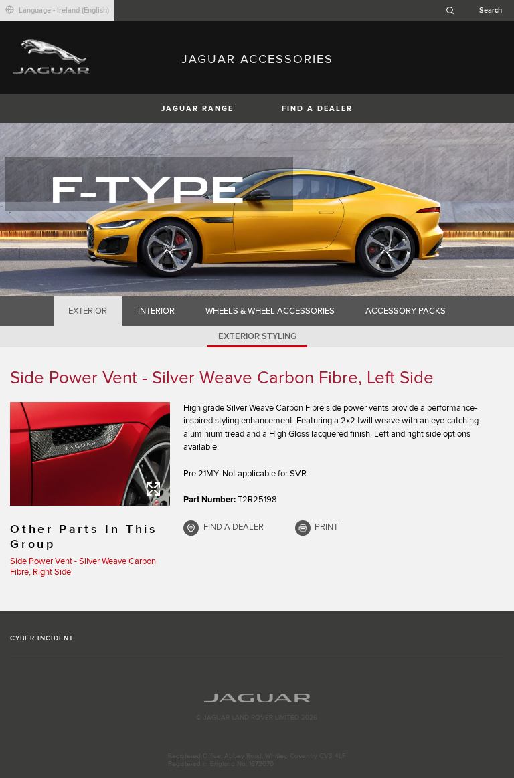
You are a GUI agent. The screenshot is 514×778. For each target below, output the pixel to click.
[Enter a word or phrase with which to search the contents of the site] (478, 10)
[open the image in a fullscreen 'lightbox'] (90, 454)
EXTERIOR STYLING (257, 336)
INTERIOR (156, 311)
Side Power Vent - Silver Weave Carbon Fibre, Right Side (83, 566)
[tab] (88, 311)
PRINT (326, 527)
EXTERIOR (87, 311)
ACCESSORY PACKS (405, 311)
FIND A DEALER (317, 108)
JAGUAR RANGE (197, 108)
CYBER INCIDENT (42, 638)
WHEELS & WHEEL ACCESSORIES (270, 311)
